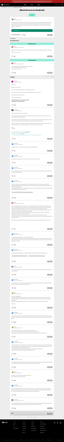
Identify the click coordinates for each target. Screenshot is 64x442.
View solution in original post (16, 52)
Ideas (38, 5)
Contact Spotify (33, 430)
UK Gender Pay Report (49, 440)
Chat (32, 5)
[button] (52, 19)
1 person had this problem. (15, 34)
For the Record (15, 428)
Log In (59, 4)
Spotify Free (42, 432)
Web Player (33, 426)
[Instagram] (55, 423)
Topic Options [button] (12, 38)
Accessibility (31, 440)
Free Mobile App (34, 428)
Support (32, 423)
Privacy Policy (15, 440)
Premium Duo (42, 426)
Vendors (23, 432)
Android (12, 7)
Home (7, 7)
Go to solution (32, 15)
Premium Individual (43, 423)
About (14, 423)
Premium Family (42, 428)
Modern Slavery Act (37, 440)
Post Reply (50, 413)
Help (25, 5)
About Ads (26, 440)
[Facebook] (61, 423)
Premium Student (43, 430)
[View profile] (12, 19)
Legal (3, 440)
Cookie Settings (21, 440)
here (22, 92)
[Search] (56, 4)
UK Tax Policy (43, 440)
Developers (24, 426)
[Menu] (62, 4)
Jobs (14, 426)
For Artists (24, 423)
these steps (38, 2)
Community (6, 5)
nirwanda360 (29, 206)
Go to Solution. (17, 30)
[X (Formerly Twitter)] (58, 423)
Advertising (24, 428)
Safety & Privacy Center (8, 440)
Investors (23, 430)
